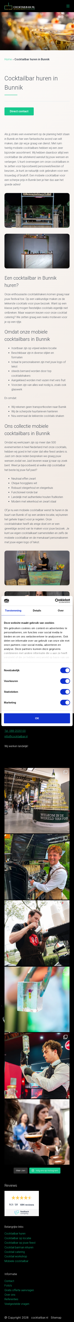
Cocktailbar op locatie (17, 1238)
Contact (9, 1281)
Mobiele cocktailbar (16, 1261)
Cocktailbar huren (14, 1233)
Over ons (9, 1294)
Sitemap (56, 1317)
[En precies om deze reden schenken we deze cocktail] (37, 1065)
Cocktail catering (14, 1252)
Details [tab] (37, 610)
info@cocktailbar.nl (16, 736)
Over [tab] (61, 610)
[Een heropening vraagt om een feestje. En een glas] (37, 800)
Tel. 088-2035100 (15, 731)
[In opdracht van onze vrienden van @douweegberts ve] (37, 933)
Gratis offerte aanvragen (19, 1290)
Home (8, 59)
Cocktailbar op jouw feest (19, 1242)
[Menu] (68, 6)
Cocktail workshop (15, 1256)
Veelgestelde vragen (16, 1304)
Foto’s (8, 1285)
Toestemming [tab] (13, 610)
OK (37, 718)
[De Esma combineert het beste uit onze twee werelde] (37, 1132)
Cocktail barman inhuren (18, 1247)
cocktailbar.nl (39, 1317)
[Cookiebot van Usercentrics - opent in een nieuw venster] (55, 601)
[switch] (65, 681)
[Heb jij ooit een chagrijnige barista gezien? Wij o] (37, 867)
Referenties (11, 1299)
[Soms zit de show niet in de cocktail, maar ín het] (37, 999)
